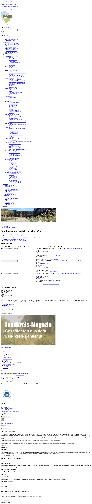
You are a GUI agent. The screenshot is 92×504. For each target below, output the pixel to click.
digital (10, 423)
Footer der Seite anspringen (7, 9)
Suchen (2, 29)
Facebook (5, 366)
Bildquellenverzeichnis (5, 416)
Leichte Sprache (7, 365)
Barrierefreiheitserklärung (9, 364)
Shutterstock (7, 420)
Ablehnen (9, 502)
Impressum (5, 360)
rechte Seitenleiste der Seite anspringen (9, 6)
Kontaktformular (7, 357)
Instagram (5, 368)
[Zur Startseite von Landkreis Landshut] (6, 22)
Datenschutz (6, 361)
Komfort (4, 447)
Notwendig (4, 445)
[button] (5, 35)
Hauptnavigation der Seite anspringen (9, 1)
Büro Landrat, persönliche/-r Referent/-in (51, 259)
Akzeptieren (3, 502)
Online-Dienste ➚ (20, 375)
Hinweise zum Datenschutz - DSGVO (12, 362)
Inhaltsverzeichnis (7, 359)
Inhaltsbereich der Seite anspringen (8, 4)
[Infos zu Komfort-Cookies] (7, 447)
